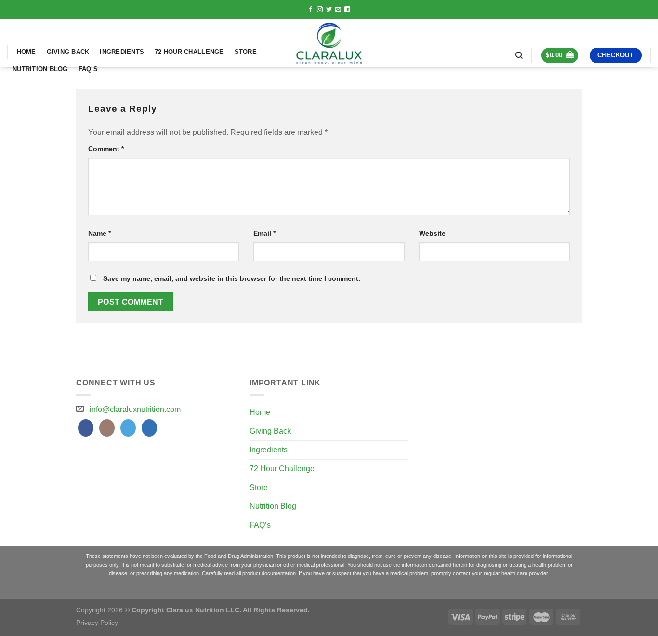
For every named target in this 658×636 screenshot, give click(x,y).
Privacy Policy (97, 622)
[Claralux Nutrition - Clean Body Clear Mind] (329, 43)
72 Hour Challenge (189, 51)
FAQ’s (88, 69)
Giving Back (68, 51)
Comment (106, 149)
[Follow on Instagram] (320, 9)
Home (26, 51)
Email (264, 233)
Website (432, 233)
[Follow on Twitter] (329, 9)
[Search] (519, 55)
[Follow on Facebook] (311, 9)
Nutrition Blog (40, 69)
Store (246, 51)
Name (99, 233)
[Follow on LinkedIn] (347, 9)
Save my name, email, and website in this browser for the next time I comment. (231, 278)
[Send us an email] (338, 9)
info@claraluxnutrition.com (135, 409)
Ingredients (122, 51)
